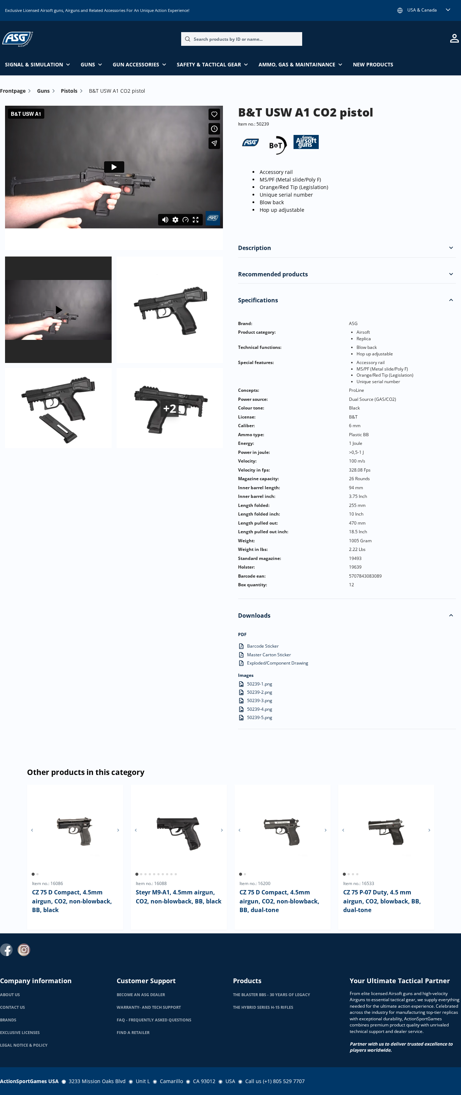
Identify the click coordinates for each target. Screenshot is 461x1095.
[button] (451, 248)
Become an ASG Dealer (141, 994)
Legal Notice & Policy (24, 1045)
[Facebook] (6, 949)
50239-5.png (259, 717)
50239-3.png (259, 700)
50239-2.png (259, 692)
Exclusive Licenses (20, 1032)
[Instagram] (24, 949)
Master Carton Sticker (269, 655)
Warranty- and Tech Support (149, 1007)
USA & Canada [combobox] (422, 10)
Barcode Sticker (263, 646)
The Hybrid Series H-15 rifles (263, 1007)
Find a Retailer (133, 1032)
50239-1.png (259, 684)
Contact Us (12, 1007)
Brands (8, 1019)
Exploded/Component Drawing (277, 663)
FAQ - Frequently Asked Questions (154, 1019)
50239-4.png (259, 709)
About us (10, 994)
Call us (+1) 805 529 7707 (275, 1081)
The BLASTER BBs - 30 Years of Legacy (271, 994)
